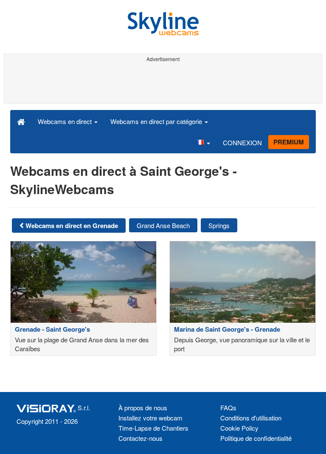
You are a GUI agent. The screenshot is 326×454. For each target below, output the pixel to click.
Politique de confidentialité (256, 438)
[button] (202, 142)
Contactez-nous (140, 438)
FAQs (228, 407)
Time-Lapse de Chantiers (153, 427)
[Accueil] (21, 121)
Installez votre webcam (150, 417)
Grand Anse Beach (163, 225)
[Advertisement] (161, 84)
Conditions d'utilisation (250, 417)
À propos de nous (142, 407)
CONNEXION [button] (242, 142)
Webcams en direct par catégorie (157, 121)
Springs (219, 225)
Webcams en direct (65, 121)
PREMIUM (288, 142)
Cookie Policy (239, 427)
